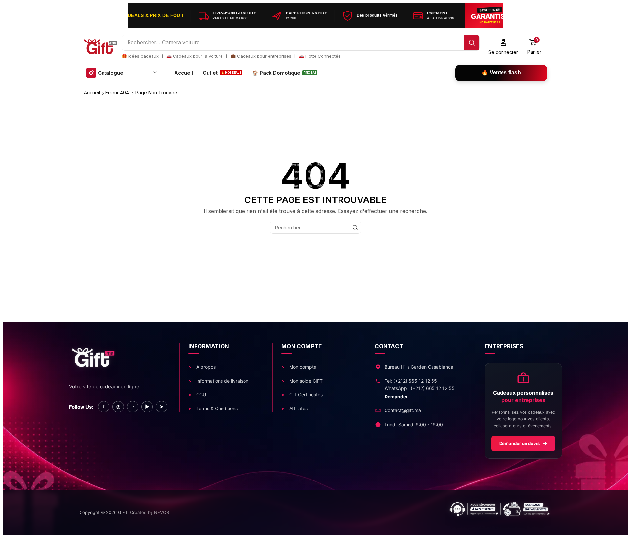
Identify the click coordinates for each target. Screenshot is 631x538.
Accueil (92, 92)
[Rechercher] (471, 42)
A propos (205, 367)
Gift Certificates (305, 394)
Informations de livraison (221, 381)
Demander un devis (523, 443)
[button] (503, 47)
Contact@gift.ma (403, 410)
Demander (396, 396)
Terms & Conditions (216, 408)
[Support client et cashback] (365, 512)
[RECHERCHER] (355, 228)
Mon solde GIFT (305, 381)
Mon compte (302, 367)
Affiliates (298, 408)
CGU (200, 394)
